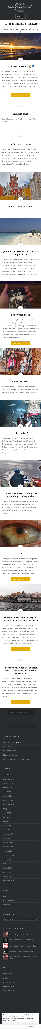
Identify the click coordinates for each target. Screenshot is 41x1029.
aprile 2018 (7, 813)
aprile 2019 (7, 792)
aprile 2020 (7, 775)
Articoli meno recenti (20, 712)
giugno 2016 (7, 868)
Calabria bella (7, 746)
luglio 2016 (7, 864)
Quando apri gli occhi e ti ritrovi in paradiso (17, 759)
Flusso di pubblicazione (11, 982)
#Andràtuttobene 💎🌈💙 (12, 742)
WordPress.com (9, 991)
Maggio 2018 (7, 809)
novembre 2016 (8, 847)
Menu (21, 16)
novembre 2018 (8, 804)
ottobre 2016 (8, 851)
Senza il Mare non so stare (25, 952)
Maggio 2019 (7, 787)
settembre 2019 (8, 783)
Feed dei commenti (9, 986)
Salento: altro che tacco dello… (25, 946)
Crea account (7, 974)
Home (5, 896)
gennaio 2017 (7, 838)
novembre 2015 (8, 881)
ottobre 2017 (8, 817)
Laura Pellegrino (14, 935)
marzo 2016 (7, 872)
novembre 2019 (8, 779)
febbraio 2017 (8, 834)
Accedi (5, 978)
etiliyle (11, 952)
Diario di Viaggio (8, 900)
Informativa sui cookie (9, 1020)
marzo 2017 (7, 830)
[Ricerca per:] (20, 726)
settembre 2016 (8, 855)
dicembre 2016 (8, 842)
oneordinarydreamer (16, 939)
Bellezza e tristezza (9, 751)
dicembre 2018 (8, 800)
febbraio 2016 (8, 876)
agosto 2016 (7, 859)
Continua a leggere (20, 95)
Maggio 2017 (7, 821)
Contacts (6, 905)
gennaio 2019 (7, 796)
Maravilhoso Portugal (10, 755)
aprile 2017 (7, 825)
